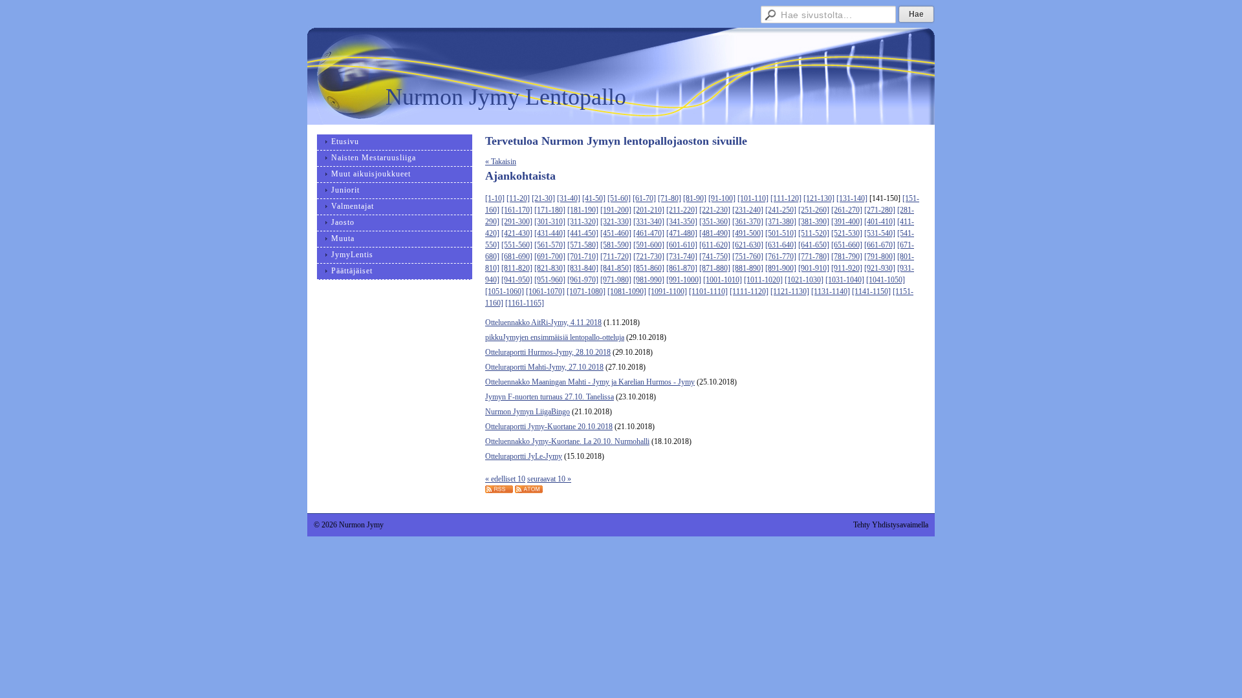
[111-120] (785, 198)
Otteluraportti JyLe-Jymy (523, 456)
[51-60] (619, 198)
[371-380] (780, 221)
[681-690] (516, 256)
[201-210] (648, 210)
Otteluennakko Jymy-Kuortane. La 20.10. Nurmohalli (567, 441)
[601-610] (681, 244)
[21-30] (543, 198)
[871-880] (714, 268)
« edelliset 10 (505, 478)
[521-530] (846, 233)
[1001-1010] (722, 279)
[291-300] (516, 221)
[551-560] (516, 244)
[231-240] (747, 210)
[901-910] (813, 268)
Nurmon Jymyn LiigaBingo (527, 411)
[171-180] (549, 210)
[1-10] (495, 198)
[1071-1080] (586, 291)
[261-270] (846, 210)
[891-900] (780, 268)
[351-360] (714, 221)
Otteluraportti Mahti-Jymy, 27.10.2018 (544, 367)
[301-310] (549, 221)
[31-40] (568, 198)
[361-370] (747, 221)
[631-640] (780, 244)
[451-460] (615, 233)
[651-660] (846, 244)
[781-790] (846, 256)
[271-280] (879, 210)
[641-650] (813, 244)
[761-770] (780, 256)
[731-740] (681, 256)
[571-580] (582, 244)
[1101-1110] (708, 291)
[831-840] (582, 268)
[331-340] (648, 221)
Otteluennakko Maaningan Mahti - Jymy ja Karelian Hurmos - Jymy (590, 381)
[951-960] (549, 279)
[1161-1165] (524, 303)
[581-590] (615, 244)
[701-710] (582, 256)
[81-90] (694, 198)
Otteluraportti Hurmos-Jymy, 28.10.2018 (548, 352)
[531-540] (879, 233)
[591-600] (648, 244)
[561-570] (549, 244)
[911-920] (846, 268)
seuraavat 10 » (549, 478)
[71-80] (669, 198)
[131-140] (851, 198)
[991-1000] (683, 279)
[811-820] (516, 268)
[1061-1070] (545, 291)
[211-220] (681, 210)
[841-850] (615, 268)
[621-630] (747, 244)
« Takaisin (500, 161)
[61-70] (644, 198)
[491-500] (747, 233)
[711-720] (615, 256)
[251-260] (813, 210)
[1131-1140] (830, 291)
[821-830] (549, 268)
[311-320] (582, 221)
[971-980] (615, 279)
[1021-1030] (804, 279)
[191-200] (615, 210)
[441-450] (582, 233)
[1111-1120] (749, 291)
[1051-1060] (504, 291)
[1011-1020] (763, 279)
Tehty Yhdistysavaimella (890, 524)
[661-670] (879, 244)
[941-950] (516, 279)
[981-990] (648, 279)
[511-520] (813, 233)
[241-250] (780, 210)
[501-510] (780, 233)
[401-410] (879, 221)
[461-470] (648, 233)
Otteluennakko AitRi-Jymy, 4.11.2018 (543, 322)
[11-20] (518, 198)
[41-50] (593, 198)
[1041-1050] (885, 279)
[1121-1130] (789, 291)
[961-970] (582, 279)
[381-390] (813, 221)
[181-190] (582, 210)
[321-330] (615, 221)
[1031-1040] (844, 279)
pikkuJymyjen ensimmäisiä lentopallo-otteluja (554, 337)
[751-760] (747, 256)
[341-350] (681, 221)
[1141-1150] (871, 291)
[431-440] (549, 233)
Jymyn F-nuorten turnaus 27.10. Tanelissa (549, 396)
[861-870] (681, 268)
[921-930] (879, 268)
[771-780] (813, 256)
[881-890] (747, 268)
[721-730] (648, 256)
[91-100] (721, 198)
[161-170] (516, 210)
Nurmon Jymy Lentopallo (506, 97)
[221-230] (714, 210)
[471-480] (681, 233)
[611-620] (714, 244)
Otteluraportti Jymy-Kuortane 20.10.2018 (549, 426)
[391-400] (846, 221)
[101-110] (752, 198)
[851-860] (648, 268)
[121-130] (818, 198)
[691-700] (549, 256)
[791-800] (879, 256)
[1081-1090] (626, 291)
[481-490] (714, 233)
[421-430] (516, 233)
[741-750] (714, 256)
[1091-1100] (667, 291)
